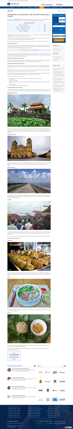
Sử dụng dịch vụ (56, 60)
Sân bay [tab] (56, 15)
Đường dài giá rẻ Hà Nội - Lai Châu (54, 417)
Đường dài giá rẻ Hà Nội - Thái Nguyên (14, 410)
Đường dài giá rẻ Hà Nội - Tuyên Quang (34, 408)
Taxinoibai (41, 19)
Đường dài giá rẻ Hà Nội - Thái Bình (14, 417)
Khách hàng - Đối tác (57, 50)
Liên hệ (61, 7)
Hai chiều (56, 23)
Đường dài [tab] (62, 15)
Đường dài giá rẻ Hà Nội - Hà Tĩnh (53, 415)
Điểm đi (55, 18)
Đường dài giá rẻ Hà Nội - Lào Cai (33, 417)
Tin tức (42, 7)
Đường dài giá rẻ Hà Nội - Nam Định (14, 413)
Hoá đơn (62, 23)
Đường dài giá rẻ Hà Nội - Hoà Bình (14, 408)
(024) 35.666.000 (47, 5)
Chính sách (54, 7)
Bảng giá (29, 7)
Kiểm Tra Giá (58, 40)
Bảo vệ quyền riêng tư (57, 58)
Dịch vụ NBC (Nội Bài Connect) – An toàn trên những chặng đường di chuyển (59, 82)
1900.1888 (59, 5)
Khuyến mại (36, 7)
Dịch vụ (18, 7)
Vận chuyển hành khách (57, 56)
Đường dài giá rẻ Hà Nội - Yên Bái (33, 410)
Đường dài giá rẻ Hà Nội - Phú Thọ (14, 415)
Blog (61, 421)
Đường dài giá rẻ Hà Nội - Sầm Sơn (34, 415)
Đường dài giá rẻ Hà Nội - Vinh (53, 408)
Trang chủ (61, 10)
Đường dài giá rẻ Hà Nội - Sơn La (53, 410)
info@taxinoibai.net (13, 426)
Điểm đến (56, 21)
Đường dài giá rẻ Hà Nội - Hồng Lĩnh (54, 413)
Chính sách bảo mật (56, 421)
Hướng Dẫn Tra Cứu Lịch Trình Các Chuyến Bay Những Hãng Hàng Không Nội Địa (58, 89)
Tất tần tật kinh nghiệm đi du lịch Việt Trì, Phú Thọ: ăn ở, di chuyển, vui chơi (59, 75)
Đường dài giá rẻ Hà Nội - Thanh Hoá (34, 413)
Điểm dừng (55, 32)
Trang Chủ (12, 7)
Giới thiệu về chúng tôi (57, 49)
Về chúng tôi (47, 7)
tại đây (37, 50)
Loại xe (24, 7)
